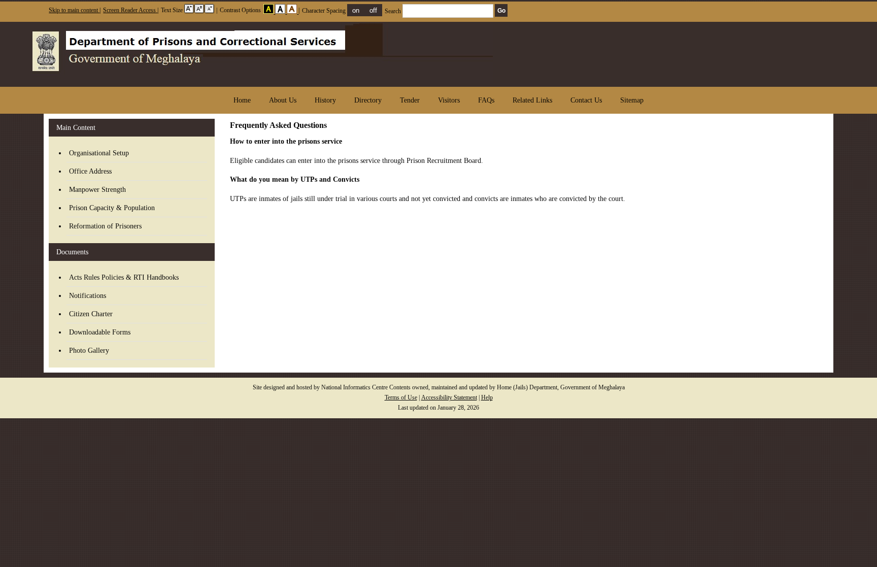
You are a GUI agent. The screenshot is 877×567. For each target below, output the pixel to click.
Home (242, 100)
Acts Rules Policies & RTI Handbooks (124, 277)
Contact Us (586, 100)
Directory (368, 100)
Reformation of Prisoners (105, 226)
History (325, 100)
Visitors (449, 100)
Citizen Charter (91, 314)
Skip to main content (74, 10)
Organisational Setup (99, 153)
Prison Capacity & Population (112, 208)
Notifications (87, 295)
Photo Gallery (89, 350)
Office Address (90, 171)
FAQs (486, 100)
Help (487, 397)
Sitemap (632, 100)
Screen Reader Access (130, 10)
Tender (410, 100)
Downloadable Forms (99, 332)
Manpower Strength (97, 189)
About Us (282, 100)
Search (393, 11)
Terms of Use (401, 397)
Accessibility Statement (449, 397)
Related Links (532, 100)
